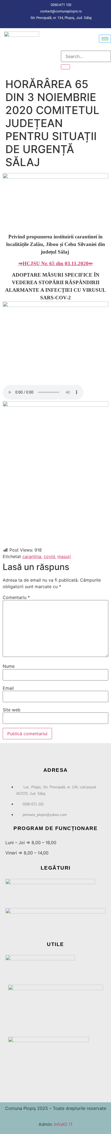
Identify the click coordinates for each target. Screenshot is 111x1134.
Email (8, 688)
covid (49, 556)
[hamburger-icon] (105, 39)
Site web (11, 710)
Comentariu (16, 597)
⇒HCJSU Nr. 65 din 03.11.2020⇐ (55, 263)
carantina (31, 556)
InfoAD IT (63, 1124)
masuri (64, 556)
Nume (9, 666)
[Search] (65, 66)
